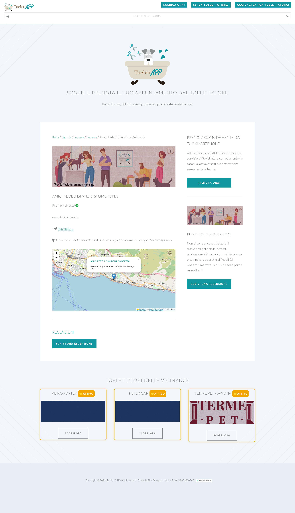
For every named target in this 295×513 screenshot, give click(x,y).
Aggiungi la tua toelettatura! (263, 4)
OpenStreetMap (156, 309)
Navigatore (65, 228)
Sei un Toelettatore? (211, 4)
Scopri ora (73, 433)
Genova (79, 137)
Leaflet (142, 309)
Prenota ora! (209, 182)
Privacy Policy (205, 480)
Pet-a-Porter (64, 393)
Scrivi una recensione (74, 343)
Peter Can (139, 393)
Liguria (66, 137)
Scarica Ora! (174, 4)
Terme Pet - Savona (213, 393)
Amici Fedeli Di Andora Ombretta (122, 137)
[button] (114, 276)
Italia (55, 137)
